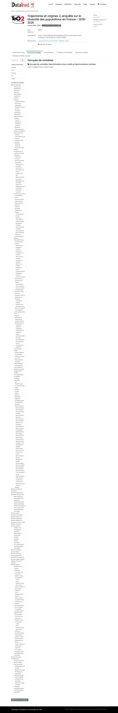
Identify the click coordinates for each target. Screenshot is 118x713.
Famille (17, 391)
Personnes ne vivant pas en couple (19, 280)
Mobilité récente (19, 323)
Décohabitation (20, 339)
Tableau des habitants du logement (17, 88)
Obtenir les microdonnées (52, 25)
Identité (17, 487)
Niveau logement (19, 661)
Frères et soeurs (19, 147)
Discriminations (18, 367)
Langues (16, 100)
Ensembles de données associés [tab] (21, 56)
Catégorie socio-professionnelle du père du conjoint (20, 271)
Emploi (17, 393)
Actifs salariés (19, 201)
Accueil (51, 4)
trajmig (13, 73)
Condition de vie (19, 400)
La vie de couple (20, 277)
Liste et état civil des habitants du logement (18, 498)
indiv (12, 70)
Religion (16, 238)
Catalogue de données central (25, 11)
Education (17, 155)
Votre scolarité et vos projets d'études (20, 588)
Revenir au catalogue (20, 700)
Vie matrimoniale (19, 240)
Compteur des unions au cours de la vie (19, 291)
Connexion (103, 4)
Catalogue (58, 4)
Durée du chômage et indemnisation (20, 219)
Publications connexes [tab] (81, 52)
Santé (15, 350)
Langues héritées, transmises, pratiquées (20, 103)
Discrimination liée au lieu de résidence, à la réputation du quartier (20, 442)
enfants (13, 67)
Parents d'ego (19, 384)
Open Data (77, 4)
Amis (17, 581)
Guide (85, 4)
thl (12, 76)
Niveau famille (18, 662)
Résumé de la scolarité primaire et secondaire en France (20, 168)
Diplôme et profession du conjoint (19, 253)
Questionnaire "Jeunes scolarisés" (18, 568)
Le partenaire (19, 284)
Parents (17, 135)
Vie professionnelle (19, 194)
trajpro (13, 78)
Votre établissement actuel (19, 594)
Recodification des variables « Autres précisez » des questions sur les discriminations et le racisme (20, 472)
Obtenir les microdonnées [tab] (65, 52)
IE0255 (36, 11)
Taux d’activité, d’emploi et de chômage (19, 679)
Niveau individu (18, 664)
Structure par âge (20, 670)
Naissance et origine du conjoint (19, 247)
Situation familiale (19, 502)
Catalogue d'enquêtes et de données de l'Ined (26, 710)
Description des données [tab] (34, 53)
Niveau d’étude (19, 675)
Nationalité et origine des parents (17, 96)
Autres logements (19, 504)
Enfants (16, 149)
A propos (92, 4)
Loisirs (17, 579)
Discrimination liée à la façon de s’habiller (20, 428)
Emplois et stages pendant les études (20, 186)
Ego (16, 382)
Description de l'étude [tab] (18, 52)
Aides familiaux (19, 203)
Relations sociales (19, 369)
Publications (68, 4)
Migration (17, 398)
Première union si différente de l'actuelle (20, 297)
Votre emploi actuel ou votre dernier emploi (19, 636)
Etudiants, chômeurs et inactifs (18, 210)
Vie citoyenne (18, 349)
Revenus (16, 92)
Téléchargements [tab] (49, 52)
